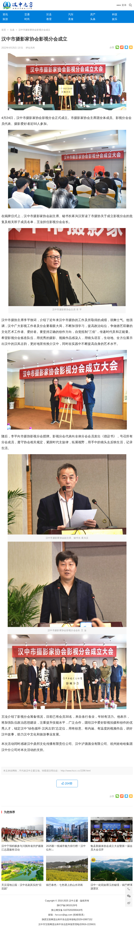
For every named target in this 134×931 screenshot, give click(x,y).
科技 (114, 14)
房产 (92, 14)
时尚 (27, 19)
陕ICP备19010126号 (67, 905)
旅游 (5, 19)
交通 (27, 14)
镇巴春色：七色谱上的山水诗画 (64, 884)
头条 (92, 19)
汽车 (70, 14)
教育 (49, 19)
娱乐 (114, 19)
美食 (70, 19)
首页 (3, 30)
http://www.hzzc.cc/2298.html (76, 770)
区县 (49, 14)
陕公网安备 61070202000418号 (67, 910)
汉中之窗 (73, 900)
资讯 (5, 14)
